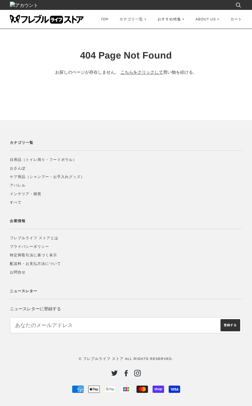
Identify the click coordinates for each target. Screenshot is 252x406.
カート (236, 19)
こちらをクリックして (141, 72)
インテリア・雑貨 (25, 194)
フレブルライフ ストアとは (34, 238)
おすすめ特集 (169, 19)
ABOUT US (206, 19)
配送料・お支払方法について (35, 264)
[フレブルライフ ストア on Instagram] (137, 374)
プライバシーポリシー (29, 246)
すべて (16, 202)
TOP (105, 19)
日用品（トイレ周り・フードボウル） (43, 160)
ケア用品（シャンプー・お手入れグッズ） (47, 177)
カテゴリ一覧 (131, 19)
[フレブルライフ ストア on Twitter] (114, 374)
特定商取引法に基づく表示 (33, 255)
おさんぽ (18, 168)
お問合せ (18, 272)
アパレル (18, 185)
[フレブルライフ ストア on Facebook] (126, 374)
